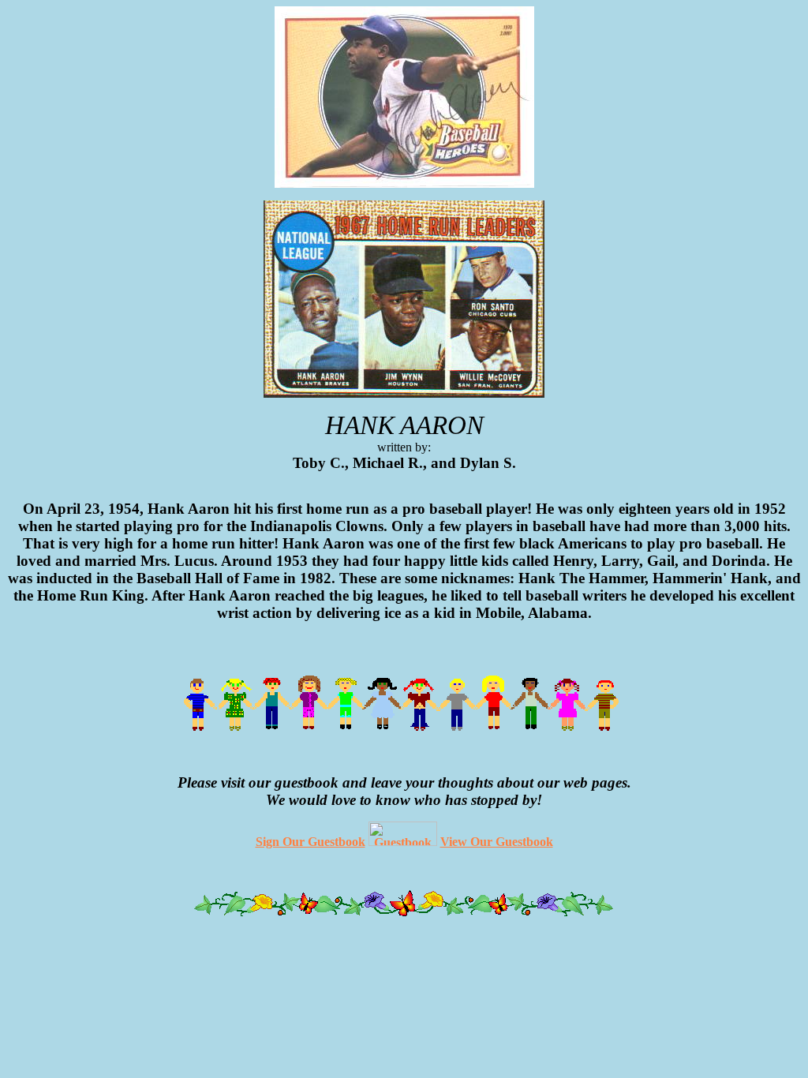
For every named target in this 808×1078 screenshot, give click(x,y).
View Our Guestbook (496, 841)
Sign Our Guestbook (310, 841)
